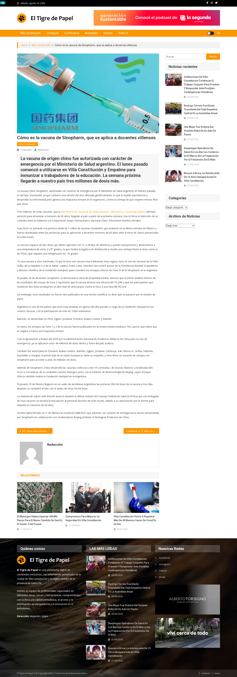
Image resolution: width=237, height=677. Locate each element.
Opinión (108, 33)
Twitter (163, 570)
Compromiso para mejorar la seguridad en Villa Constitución (83, 518)
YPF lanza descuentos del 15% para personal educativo (37, 431)
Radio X (123, 33)
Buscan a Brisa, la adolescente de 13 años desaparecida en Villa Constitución (202, 177)
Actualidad (91, 33)
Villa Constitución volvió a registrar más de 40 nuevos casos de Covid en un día (135, 520)
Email (162, 577)
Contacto (205, 673)
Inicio (217, 673)
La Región (52, 33)
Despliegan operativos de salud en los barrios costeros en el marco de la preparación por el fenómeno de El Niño (201, 154)
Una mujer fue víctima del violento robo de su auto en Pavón (200, 131)
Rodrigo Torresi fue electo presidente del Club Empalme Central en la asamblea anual (200, 109)
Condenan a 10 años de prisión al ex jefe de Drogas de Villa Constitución (142, 431)
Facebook (164, 557)
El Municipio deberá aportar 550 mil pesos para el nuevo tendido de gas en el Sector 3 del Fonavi (39, 520)
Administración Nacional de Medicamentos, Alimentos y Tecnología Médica (103, 211)
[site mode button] (210, 33)
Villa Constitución (30, 33)
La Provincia (71, 33)
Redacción (43, 150)
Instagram (164, 564)
